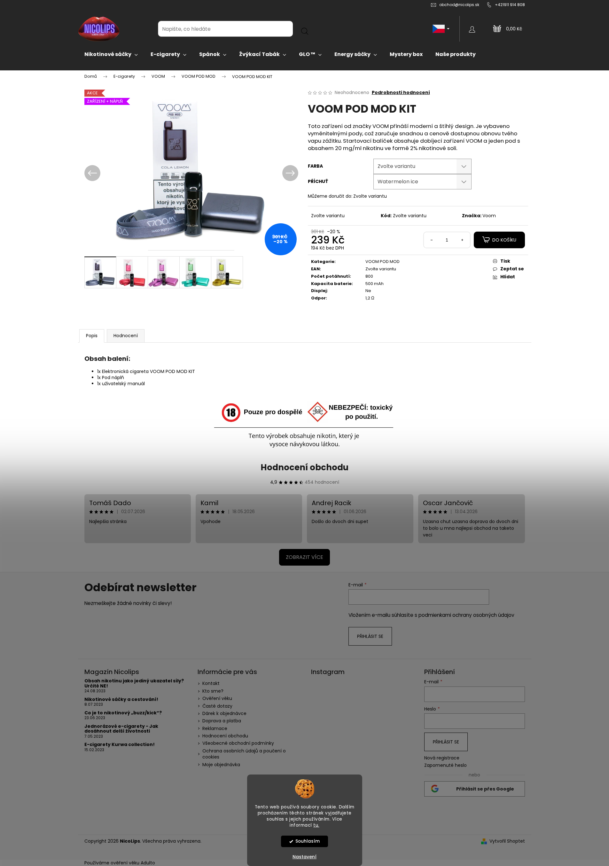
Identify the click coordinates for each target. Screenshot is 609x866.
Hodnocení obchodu (304, 467)
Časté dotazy (217, 706)
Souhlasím (307, 841)
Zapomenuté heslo (445, 765)
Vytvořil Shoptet (507, 841)
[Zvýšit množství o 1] (462, 240)
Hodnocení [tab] (125, 335)
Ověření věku (217, 698)
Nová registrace (441, 758)
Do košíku (504, 240)
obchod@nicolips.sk (459, 4)
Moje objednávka (221, 764)
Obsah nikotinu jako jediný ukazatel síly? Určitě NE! (134, 683)
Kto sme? (212, 691)
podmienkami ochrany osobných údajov (466, 615)
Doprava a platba (221, 721)
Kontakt (211, 683)
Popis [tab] (92, 335)
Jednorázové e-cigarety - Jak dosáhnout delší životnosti (121, 729)
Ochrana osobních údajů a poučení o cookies (244, 754)
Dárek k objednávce (224, 713)
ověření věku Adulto (133, 863)
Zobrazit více (304, 557)
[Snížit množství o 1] (431, 240)
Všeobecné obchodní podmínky (238, 743)
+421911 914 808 (510, 4)
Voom (489, 215)
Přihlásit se (370, 636)
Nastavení (304, 857)
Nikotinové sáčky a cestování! (121, 699)
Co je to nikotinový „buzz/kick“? (123, 713)
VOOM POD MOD (382, 261)
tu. (316, 825)
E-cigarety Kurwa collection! (119, 744)
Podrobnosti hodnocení (401, 93)
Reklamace (214, 728)
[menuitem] (111, 54)
